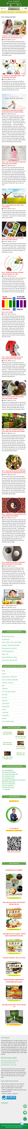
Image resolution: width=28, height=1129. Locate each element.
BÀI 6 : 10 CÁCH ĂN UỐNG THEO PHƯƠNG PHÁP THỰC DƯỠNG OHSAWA (13, 397)
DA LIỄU (4, 709)
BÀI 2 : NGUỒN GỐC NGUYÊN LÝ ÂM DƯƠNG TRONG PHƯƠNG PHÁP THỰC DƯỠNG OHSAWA (13, 563)
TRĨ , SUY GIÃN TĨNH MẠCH (9, 691)
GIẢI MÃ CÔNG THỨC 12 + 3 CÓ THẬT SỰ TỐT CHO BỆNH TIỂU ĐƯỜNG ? (20, 737)
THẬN (3, 670)
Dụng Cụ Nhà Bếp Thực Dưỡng (9, 657)
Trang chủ (3, 12)
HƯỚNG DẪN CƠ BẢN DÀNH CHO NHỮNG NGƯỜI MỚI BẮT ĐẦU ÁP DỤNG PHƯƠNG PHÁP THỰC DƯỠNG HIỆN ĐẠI (12, 111)
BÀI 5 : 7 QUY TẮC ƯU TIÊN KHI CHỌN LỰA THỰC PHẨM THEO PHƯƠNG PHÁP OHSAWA (13, 430)
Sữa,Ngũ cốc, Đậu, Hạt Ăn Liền (9, 648)
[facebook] (7, 5)
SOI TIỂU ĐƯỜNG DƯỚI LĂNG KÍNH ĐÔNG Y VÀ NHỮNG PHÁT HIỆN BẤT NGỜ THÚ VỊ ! (20, 747)
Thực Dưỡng (11, 12)
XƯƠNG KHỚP (5, 706)
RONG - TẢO (5, 654)
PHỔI (3, 685)
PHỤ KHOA (4, 700)
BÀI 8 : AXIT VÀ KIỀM (7, 312)
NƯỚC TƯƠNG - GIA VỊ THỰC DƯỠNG (11, 642)
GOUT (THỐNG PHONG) (8, 721)
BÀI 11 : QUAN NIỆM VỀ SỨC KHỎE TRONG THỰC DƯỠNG (13, 206)
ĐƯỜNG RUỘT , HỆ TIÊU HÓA (9, 676)
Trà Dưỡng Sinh (5, 639)
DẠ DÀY (4, 673)
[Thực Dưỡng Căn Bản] (14, 8)
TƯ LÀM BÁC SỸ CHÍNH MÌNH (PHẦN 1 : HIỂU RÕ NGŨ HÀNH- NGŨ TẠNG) (13, 76)
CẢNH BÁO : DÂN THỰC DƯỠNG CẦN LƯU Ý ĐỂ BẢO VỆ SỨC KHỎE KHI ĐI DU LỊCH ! (13, 36)
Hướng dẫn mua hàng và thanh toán (9, 1060)
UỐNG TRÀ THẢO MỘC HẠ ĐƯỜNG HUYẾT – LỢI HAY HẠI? (7, 743)
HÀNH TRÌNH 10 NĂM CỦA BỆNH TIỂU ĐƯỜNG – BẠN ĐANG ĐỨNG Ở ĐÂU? (7, 758)
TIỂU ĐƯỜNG (5, 715)
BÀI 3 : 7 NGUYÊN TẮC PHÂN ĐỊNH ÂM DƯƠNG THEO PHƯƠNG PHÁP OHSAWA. (14, 515)
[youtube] (11, 5)
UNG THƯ (4, 697)
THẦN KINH (5, 688)
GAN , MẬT (4, 694)
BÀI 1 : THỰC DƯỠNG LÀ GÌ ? (9, 605)
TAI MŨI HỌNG (5, 703)
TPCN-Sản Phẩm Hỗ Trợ (8, 651)
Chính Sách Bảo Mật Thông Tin (8, 1062)
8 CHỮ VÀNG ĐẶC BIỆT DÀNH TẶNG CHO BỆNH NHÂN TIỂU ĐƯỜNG (7, 733)
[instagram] (14, 5)
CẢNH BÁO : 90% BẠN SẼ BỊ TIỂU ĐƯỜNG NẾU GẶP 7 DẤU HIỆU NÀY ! (21, 754)
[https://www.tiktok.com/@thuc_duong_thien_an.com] (19, 5)
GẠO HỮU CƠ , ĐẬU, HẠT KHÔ (9, 660)
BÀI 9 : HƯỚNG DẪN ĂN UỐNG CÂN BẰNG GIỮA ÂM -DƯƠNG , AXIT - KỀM (12, 273)
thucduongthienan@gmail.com (14, 3)
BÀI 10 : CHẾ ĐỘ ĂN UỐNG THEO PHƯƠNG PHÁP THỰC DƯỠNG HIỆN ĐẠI (13, 238)
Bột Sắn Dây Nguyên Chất (8, 636)
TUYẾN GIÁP (5, 712)
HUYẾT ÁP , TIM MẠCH (7, 682)
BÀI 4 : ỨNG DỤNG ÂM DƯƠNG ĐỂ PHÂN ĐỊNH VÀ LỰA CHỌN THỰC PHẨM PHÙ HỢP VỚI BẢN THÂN (14, 472)
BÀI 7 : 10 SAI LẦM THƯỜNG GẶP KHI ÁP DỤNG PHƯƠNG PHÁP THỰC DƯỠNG (12, 357)
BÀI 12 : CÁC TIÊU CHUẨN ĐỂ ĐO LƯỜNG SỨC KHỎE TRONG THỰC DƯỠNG (14, 162)
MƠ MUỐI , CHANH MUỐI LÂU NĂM (10, 645)
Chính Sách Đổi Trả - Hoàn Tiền (8, 1064)
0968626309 (17, 1)
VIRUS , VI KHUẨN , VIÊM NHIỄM (10, 679)
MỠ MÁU (4, 718)
